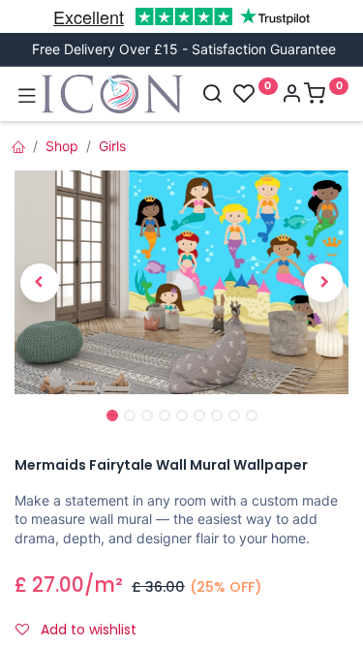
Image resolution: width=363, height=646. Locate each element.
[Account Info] (291, 95)
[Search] (212, 95)
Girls (112, 146)
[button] (40, 282)
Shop (61, 146)
